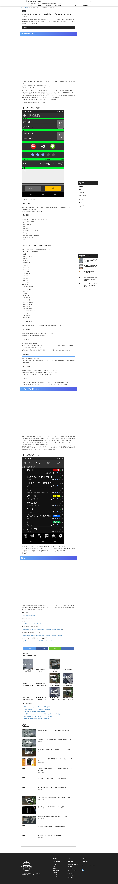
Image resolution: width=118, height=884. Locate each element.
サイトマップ (70, 875)
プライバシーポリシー (72, 870)
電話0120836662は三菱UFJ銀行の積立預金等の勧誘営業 (52, 787)
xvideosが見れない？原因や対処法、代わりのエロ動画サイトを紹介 (91, 285)
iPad (39, 5)
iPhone (30, 5)
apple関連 (85, 5)
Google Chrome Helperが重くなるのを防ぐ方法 (50, 835)
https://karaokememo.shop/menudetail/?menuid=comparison (37, 641)
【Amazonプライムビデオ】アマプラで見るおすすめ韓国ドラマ (54, 778)
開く (28, 27)
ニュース (67, 5)
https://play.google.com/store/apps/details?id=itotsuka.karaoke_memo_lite (42, 635)
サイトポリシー (71, 868)
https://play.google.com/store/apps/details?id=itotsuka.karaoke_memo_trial (42, 629)
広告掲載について (71, 873)
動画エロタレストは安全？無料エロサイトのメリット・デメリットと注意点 (91, 260)
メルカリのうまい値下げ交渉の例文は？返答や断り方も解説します (54, 739)
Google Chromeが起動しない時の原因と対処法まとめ (51, 826)
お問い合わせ (70, 877)
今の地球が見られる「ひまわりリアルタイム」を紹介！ (51, 807)
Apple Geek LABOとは (73, 864)
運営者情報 (70, 866)
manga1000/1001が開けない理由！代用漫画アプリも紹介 (52, 816)
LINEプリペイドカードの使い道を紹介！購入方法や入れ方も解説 (54, 797)
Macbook (81, 192)
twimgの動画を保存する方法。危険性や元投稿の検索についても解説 (91, 279)
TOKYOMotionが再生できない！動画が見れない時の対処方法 (91, 273)
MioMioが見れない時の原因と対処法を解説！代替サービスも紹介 (54, 749)
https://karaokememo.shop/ (29, 615)
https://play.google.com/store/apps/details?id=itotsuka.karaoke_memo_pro (41, 623)
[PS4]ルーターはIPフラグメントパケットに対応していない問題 (53, 730)
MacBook (48, 5)
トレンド (76, 5)
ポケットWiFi (58, 5)
